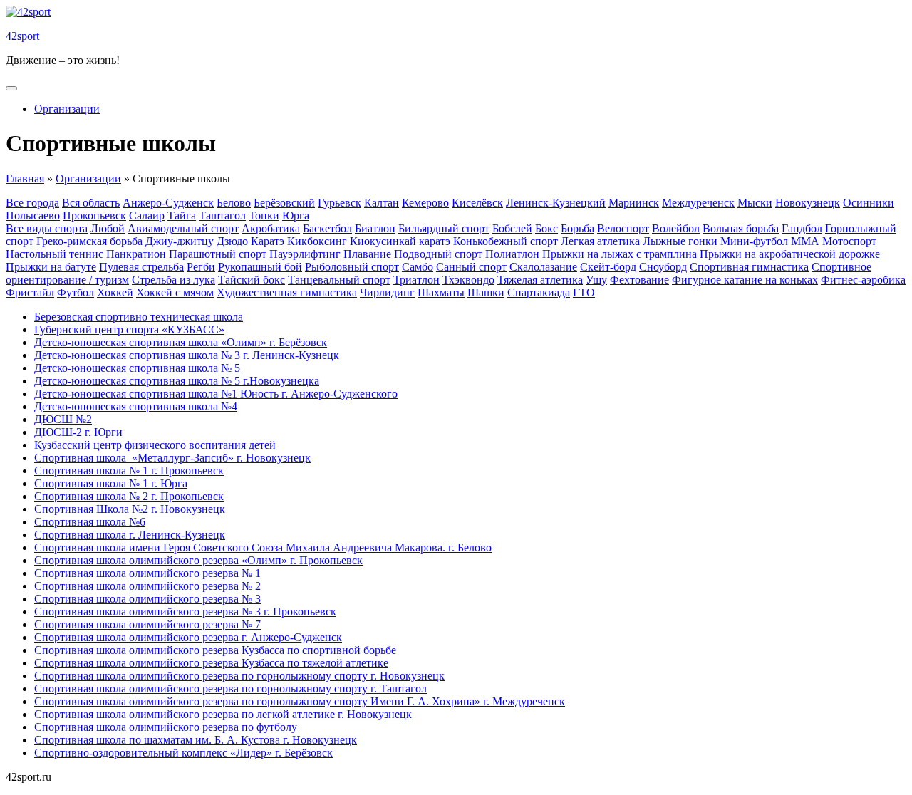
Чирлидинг (387, 292)
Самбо (417, 267)
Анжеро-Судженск (168, 203)
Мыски (754, 203)
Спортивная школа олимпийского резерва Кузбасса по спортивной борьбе (215, 650)
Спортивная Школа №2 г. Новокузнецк (129, 509)
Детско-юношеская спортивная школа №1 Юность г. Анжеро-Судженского (216, 394)
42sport (22, 36)
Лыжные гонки (680, 241)
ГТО (584, 292)
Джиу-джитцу (179, 241)
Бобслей (512, 228)
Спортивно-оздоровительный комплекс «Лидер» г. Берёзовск (183, 753)
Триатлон (416, 280)
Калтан (381, 203)
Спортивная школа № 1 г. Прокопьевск (129, 470)
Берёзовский (284, 203)
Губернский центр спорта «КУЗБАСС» (129, 329)
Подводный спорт (438, 254)
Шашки (485, 292)
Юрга (295, 215)
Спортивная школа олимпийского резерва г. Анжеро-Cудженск (188, 637)
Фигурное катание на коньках (745, 280)
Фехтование (639, 280)
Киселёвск (477, 203)
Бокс (546, 228)
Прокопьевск (94, 215)
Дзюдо (232, 241)
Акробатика (271, 228)
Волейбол (676, 228)
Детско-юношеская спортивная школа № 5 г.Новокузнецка (176, 381)
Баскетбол (327, 228)
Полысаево (33, 215)
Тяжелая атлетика (540, 280)
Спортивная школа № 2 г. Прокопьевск (129, 496)
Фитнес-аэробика (863, 280)
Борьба (577, 228)
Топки (264, 215)
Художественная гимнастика (287, 292)
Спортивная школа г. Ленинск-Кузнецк (129, 535)
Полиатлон (512, 254)
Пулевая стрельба (141, 267)
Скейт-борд (608, 267)
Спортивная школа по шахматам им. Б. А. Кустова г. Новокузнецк (195, 740)
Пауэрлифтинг (305, 254)
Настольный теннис (54, 254)
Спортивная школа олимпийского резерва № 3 (147, 599)
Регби (201, 267)
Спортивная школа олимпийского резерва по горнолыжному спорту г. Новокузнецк (239, 676)
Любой (107, 228)
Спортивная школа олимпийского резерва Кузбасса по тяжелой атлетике (211, 663)
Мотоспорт (849, 241)
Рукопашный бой (260, 267)
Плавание (367, 254)
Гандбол (802, 228)
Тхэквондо (468, 280)
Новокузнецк (807, 203)
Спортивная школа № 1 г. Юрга (110, 483)
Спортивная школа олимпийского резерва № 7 (147, 624)
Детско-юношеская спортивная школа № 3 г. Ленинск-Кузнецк (186, 355)
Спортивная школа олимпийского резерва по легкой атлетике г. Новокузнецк (223, 714)
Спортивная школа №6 (89, 522)
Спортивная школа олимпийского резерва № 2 (147, 586)
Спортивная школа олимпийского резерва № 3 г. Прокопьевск (185, 612)
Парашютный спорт (217, 254)
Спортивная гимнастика (749, 267)
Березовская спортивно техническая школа (138, 317)
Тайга (181, 215)
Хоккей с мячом (175, 292)
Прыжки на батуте (51, 267)
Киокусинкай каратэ (400, 241)
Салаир (147, 215)
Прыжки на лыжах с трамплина (619, 254)
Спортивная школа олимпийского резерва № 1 (147, 573)
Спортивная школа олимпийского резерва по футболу (165, 727)
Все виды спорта (47, 228)
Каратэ (267, 241)
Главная (25, 178)
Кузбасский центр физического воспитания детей (155, 445)
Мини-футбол (754, 241)
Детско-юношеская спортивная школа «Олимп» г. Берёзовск (180, 342)
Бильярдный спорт (443, 228)
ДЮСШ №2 (63, 419)
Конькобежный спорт (505, 241)
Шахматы (441, 292)
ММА (805, 241)
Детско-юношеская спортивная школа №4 (135, 406)
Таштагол (222, 215)
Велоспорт (623, 228)
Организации (67, 109)
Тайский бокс (251, 280)
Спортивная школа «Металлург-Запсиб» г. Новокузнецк (172, 458)
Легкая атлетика (600, 241)
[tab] (11, 88)
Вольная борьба (741, 228)
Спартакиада (538, 292)
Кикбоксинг (317, 241)
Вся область (91, 203)
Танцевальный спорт (339, 280)
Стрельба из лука (173, 280)
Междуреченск (698, 203)
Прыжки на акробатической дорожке (790, 254)
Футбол (75, 292)
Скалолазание (543, 267)
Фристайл (30, 292)
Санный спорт (471, 267)
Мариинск (633, 203)
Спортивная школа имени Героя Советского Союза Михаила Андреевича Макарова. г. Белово (263, 547)
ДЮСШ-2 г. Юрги (78, 432)
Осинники (868, 203)
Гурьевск (339, 203)
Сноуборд (663, 267)
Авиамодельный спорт (183, 228)
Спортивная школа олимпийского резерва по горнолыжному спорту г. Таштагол (230, 688)
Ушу (596, 280)
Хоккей (115, 292)
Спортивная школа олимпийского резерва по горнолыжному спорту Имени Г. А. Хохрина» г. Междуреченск (299, 701)
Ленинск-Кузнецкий (556, 203)
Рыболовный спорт (352, 267)
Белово (234, 203)
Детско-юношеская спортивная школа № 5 (137, 368)
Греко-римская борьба (89, 241)
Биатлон (375, 228)
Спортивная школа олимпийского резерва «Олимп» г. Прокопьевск (198, 560)
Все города (32, 203)
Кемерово (425, 203)
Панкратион (136, 254)
